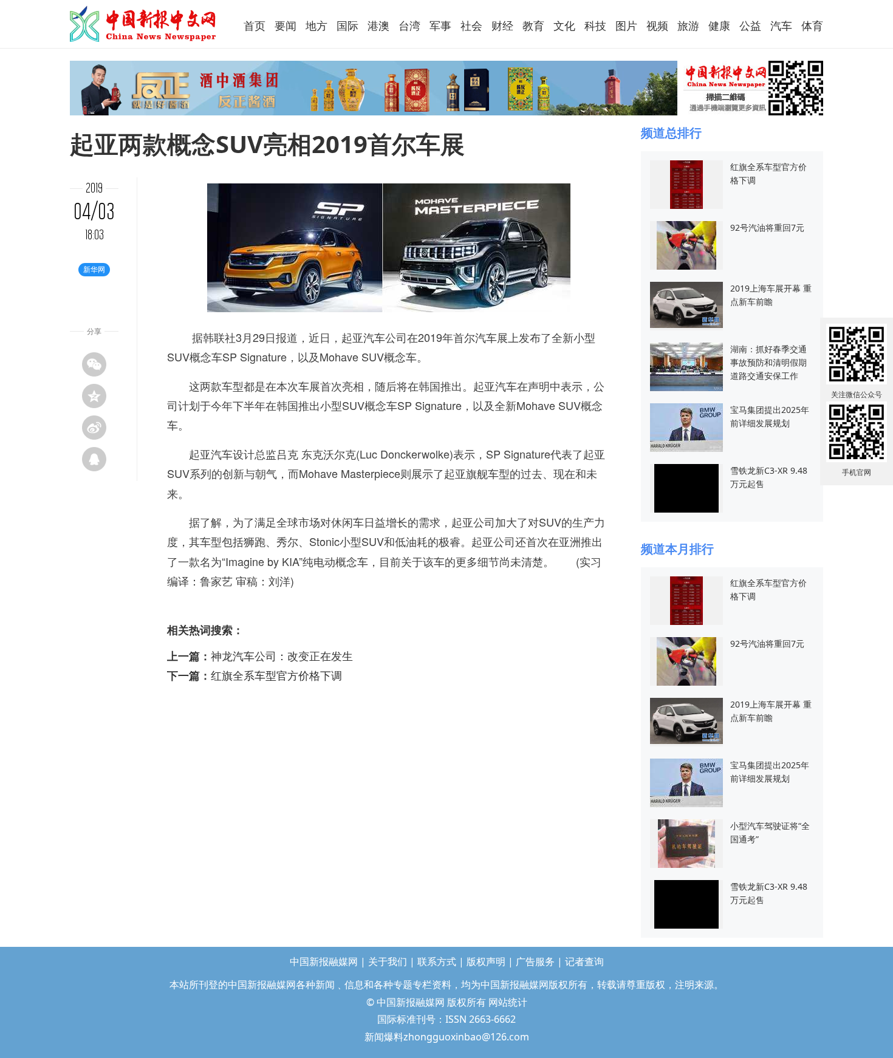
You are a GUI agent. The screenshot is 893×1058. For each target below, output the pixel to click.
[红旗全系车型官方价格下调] (686, 183)
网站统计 (507, 1002)
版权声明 (486, 961)
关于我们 (387, 961)
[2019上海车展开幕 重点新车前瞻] (686, 304)
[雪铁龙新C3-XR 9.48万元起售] (686, 487)
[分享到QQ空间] (94, 396)
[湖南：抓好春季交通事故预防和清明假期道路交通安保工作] (686, 366)
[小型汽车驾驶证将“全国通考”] (686, 842)
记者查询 (584, 961)
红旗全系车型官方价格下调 (276, 675)
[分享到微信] (94, 364)
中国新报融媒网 (143, 23)
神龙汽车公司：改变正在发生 (282, 656)
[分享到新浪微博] (94, 427)
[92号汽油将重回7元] (687, 244)
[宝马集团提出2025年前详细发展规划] (686, 426)
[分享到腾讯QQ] (94, 459)
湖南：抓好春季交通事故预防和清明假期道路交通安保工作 (768, 362)
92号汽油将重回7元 (767, 227)
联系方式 (436, 961)
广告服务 (535, 961)
